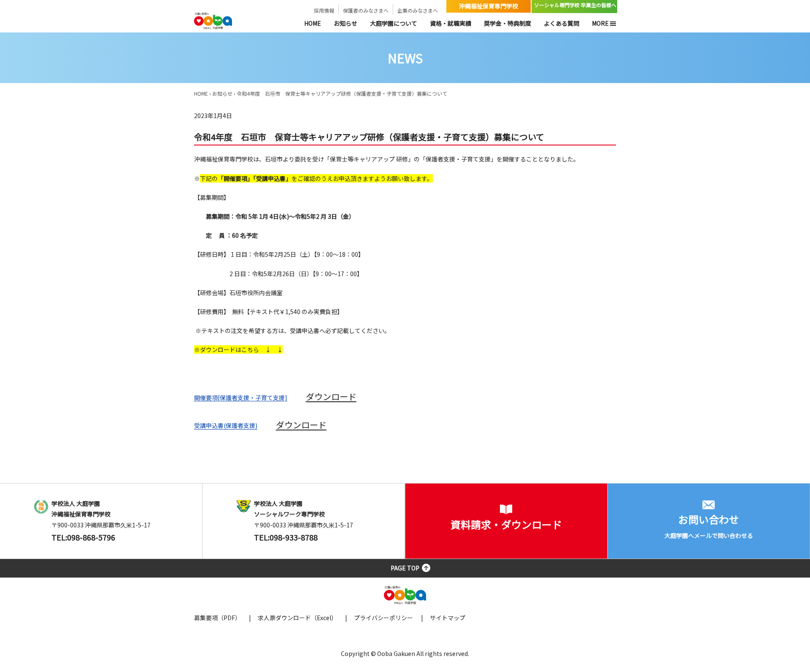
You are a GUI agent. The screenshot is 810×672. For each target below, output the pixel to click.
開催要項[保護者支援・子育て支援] (240, 397)
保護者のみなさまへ (366, 10)
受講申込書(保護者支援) (225, 426)
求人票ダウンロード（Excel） (297, 617)
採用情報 (324, 10)
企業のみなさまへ (417, 10)
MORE (600, 23)
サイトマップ (447, 617)
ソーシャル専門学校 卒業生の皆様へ (575, 4)
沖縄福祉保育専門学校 (488, 6)
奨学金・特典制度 (507, 23)
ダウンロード (331, 396)
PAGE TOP (405, 568)
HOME (312, 23)
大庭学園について (393, 23)
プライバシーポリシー (383, 617)
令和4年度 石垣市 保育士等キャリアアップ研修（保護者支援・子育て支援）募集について (342, 93)
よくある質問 (561, 23)
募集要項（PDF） (217, 617)
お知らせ (345, 23)
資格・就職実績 (450, 23)
